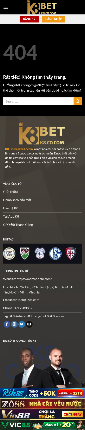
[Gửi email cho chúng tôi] (29, 324)
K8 (7, 149)
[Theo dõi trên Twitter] (21, 324)
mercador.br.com (22, 149)
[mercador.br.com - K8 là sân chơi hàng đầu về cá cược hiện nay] (42, 7)
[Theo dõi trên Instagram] (14, 324)
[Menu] (5, 7)
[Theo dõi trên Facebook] (7, 324)
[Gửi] (78, 101)
